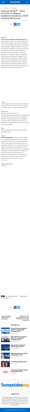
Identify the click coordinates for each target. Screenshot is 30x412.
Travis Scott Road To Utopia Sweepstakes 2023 (19, 370)
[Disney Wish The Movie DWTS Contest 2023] (5, 347)
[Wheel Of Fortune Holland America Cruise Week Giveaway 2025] (5, 331)
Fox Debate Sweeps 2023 (18, 361)
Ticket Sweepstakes (9, 5)
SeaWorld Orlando (23, 296)
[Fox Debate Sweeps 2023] (5, 364)
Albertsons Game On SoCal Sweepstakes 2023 (19, 354)
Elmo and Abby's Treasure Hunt (12, 296)
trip (11, 298)
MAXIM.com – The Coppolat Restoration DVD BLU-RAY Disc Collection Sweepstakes (22, 318)
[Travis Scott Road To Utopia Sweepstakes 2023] (5, 372)
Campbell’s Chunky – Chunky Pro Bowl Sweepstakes (6, 317)
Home (2, 5)
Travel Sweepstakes (13, 8)
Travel (7, 298)
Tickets (3, 298)
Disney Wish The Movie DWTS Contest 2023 (18, 345)
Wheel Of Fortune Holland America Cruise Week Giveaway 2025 (19, 330)
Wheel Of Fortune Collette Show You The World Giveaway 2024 (19, 338)
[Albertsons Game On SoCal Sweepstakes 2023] (5, 356)
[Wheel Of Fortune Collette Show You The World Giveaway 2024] (5, 339)
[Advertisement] (15, 31)
